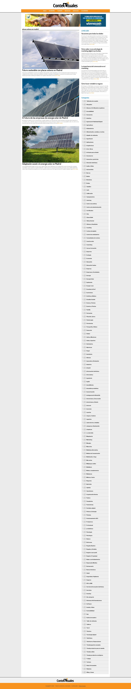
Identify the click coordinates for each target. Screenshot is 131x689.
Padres (88, 498)
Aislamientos (90, 128)
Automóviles (89, 169)
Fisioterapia (89, 320)
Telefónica (89, 638)
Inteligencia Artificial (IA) (93, 395)
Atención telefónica (91, 162)
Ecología (88, 255)
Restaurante (89, 566)
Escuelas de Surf (91, 289)
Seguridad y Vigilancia (92, 576)
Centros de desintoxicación (93, 207)
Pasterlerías (89, 504)
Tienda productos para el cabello (95, 648)
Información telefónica (92, 371)
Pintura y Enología (91, 511)
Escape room (90, 285)
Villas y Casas (90, 672)
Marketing (89, 439)
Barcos (88, 173)
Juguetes (89, 419)
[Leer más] (57, 75)
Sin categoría (90, 597)
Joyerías (88, 412)
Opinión (88, 487)
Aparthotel (89, 138)
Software (89, 604)
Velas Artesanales (91, 665)
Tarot (88, 627)
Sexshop (88, 593)
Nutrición (89, 484)
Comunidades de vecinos (93, 238)
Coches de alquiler (91, 231)
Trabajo (88, 658)
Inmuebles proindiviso (92, 388)
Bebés (88, 176)
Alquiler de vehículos (92, 135)
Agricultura (89, 125)
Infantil (88, 368)
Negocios (67, 11)
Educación (89, 262)
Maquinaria (89, 436)
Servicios (76, 11)
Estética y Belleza (91, 296)
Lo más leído (89, 433)
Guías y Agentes (90, 340)
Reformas (89, 542)
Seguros (88, 580)
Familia (88, 309)
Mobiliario (89, 467)
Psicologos (89, 535)
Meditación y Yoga (91, 456)
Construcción (90, 241)
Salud (88, 573)
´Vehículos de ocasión (92, 101)
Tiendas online (90, 651)
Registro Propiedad (91, 556)
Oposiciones (89, 491)
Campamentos (90, 197)
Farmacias (89, 313)
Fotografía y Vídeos (91, 327)
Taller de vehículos (91, 621)
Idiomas (88, 357)
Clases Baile (89, 217)
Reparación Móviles (91, 563)
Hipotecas (89, 347)
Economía (52, 11)
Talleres (88, 624)
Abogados (89, 104)
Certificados (89, 210)
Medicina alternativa (92, 450)
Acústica (88, 118)
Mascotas (89, 446)
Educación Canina (91, 265)
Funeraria (89, 330)
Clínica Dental (90, 220)
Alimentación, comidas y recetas (95, 132)
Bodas (88, 183)
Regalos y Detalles (91, 549)
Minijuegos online (91, 463)
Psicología (89, 532)
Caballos (88, 186)
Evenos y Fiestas (90, 303)
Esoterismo (89, 292)
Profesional (89, 525)
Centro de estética (91, 203)
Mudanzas (89, 474)
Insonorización (90, 391)
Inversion (89, 409)
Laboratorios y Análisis (92, 422)
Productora (89, 521)
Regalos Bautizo (90, 545)
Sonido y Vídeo (90, 607)
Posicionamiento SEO (92, 518)
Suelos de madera (91, 617)
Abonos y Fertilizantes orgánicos (95, 108)
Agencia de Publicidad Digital (94, 121)
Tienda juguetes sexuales (93, 645)
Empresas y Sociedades (92, 272)
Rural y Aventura (91, 569)
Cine (87, 214)
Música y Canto (90, 477)
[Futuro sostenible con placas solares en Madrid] (50, 31)
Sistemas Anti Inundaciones (94, 600)
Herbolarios (89, 344)
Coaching (89, 227)
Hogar (88, 350)
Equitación (89, 282)
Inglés (88, 381)
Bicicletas (89, 179)
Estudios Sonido (90, 299)
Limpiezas (89, 429)
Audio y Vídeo (90, 166)
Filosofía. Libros (90, 316)
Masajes (88, 443)
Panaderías (89, 501)
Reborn (88, 539)
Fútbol (88, 333)
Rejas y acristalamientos (93, 559)
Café (87, 190)
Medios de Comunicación (93, 453)
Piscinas (88, 515)
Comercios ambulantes (92, 234)
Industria (88, 364)
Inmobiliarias (90, 385)
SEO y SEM (89, 583)
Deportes (89, 251)
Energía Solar (90, 279)
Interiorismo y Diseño (92, 402)
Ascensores (89, 155)
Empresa (88, 268)
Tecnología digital (91, 634)
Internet (88, 405)
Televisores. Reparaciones (93, 641)
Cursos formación (91, 248)
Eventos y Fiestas (91, 306)
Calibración (89, 193)
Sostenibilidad (90, 610)
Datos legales (82, 686)
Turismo (59, 11)
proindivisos (89, 528)
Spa (87, 614)
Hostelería (89, 354)
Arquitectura (90, 145)
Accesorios (89, 114)
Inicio (44, 11)
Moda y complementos (92, 470)
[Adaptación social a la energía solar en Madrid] (50, 127)
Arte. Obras (89, 149)
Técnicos (88, 631)
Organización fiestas (92, 494)
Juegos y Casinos (91, 415)
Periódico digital (90, 508)
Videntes (88, 669)
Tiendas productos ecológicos (94, 655)
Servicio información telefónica (95, 586)
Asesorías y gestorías (92, 159)
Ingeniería (89, 378)
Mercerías (89, 460)
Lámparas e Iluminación (92, 426)
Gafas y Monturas (91, 337)
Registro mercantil (91, 552)
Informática (89, 374)
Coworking (84, 11)
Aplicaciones (89, 142)
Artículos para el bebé (92, 152)
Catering (88, 200)
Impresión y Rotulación (92, 361)
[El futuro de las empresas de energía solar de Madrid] (50, 79)
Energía (88, 275)
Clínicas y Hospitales (92, 224)
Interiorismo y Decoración (93, 398)
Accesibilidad (90, 111)
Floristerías (89, 323)
